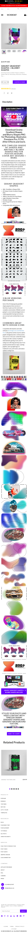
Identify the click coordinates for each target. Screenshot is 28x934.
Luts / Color (4, 809)
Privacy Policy (19, 926)
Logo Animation (5, 857)
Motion (3, 807)
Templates (4, 812)
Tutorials (4, 830)
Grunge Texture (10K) (8, 779)
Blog (2, 822)
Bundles (3, 801)
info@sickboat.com (9, 888)
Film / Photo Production (8, 846)
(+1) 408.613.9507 (9, 884)
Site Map (14, 928)
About (3, 870)
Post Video (4, 849)
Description (7, 102)
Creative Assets (5, 836)
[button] (18, 8)
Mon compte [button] (23, 8)
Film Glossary (5, 827)
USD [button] (8, 9)
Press (2, 878)
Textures (3, 804)
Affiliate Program (6, 867)
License (6, 926)
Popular (3, 798)
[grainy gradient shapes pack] (14, 36)
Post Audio (4, 851)
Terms (12, 926)
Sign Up (23, 911)
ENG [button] (2, 9)
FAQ (2, 872)
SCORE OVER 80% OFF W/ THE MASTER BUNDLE (14, 5)
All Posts (3, 833)
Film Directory (5, 825)
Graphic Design (5, 854)
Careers (3, 875)
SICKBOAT (12, 15)
